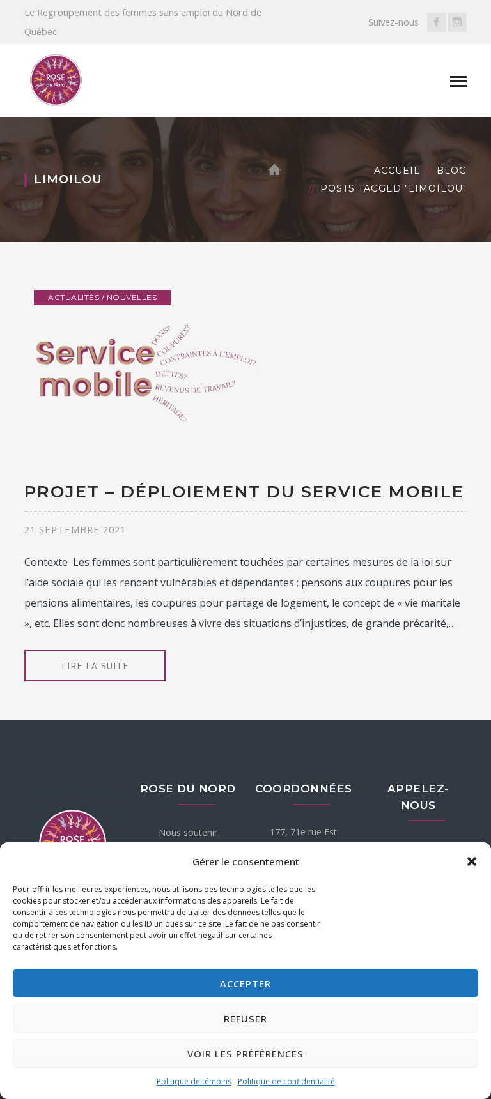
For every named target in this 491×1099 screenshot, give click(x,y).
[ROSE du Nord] (56, 80)
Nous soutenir (188, 832)
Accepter (245, 983)
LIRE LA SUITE (95, 666)
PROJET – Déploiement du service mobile (244, 491)
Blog (452, 170)
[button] (471, 861)
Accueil (397, 170)
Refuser (245, 1018)
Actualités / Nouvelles (102, 297)
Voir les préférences (245, 1053)
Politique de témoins (194, 1081)
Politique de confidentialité (286, 1081)
